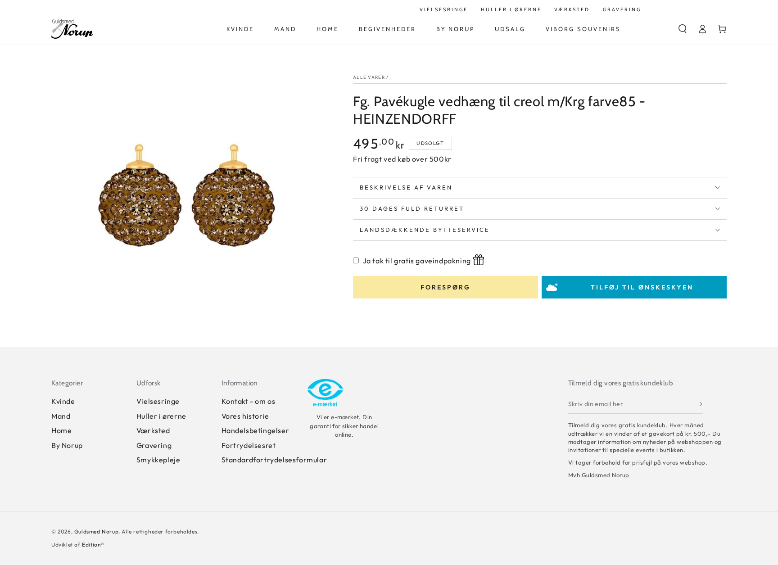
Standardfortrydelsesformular (274, 459)
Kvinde (63, 401)
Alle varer (369, 77)
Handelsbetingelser (255, 430)
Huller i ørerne (161, 415)
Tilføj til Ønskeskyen (642, 287)
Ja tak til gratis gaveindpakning (417, 260)
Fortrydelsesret (249, 445)
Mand (60, 415)
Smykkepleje (158, 459)
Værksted (153, 430)
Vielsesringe (158, 401)
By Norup (67, 445)
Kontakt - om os (249, 401)
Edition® (93, 544)
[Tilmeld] (700, 404)
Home (61, 430)
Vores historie (245, 415)
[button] (682, 29)
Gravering (154, 445)
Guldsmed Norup (96, 531)
